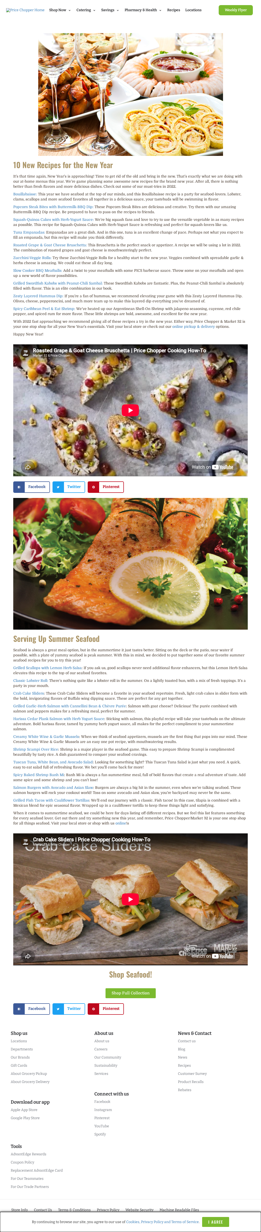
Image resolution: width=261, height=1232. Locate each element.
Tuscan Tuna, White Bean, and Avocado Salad (53, 762)
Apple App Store (24, 1110)
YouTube (101, 1126)
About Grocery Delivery (30, 1082)
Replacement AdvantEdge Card (37, 1170)
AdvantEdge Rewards (28, 1154)
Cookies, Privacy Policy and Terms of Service (162, 1222)
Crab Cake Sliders (28, 693)
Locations (193, 10)
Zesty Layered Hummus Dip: (38, 296)
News (182, 1057)
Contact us (187, 1041)
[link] (236, 10)
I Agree (215, 1222)
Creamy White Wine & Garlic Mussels (46, 737)
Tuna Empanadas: (29, 232)
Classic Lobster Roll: (30, 681)
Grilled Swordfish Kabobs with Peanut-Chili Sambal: (58, 283)
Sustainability (105, 1065)
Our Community (107, 1057)
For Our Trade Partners (30, 1187)
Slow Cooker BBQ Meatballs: (37, 270)
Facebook (102, 1102)
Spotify (100, 1134)
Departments (22, 1049)
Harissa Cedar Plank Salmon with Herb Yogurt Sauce (58, 719)
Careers (101, 1049)
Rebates (184, 1090)
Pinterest (102, 1118)
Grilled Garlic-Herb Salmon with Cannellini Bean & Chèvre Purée (69, 706)
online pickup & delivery (193, 326)
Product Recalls (191, 1082)
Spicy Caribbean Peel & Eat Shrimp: (44, 309)
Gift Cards (19, 1065)
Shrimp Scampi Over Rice (35, 749)
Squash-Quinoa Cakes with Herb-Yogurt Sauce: (53, 220)
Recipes (173, 10)
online (120, 823)
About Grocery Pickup (29, 1074)
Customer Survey (192, 1074)
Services (101, 1074)
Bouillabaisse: (25, 194)
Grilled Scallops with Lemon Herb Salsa (47, 668)
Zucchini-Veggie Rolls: (32, 258)
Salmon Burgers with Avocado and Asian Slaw (53, 788)
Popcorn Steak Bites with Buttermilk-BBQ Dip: (53, 207)
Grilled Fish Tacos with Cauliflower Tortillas (51, 800)
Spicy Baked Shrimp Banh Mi (38, 775)
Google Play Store (25, 1118)
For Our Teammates (27, 1178)
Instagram (103, 1110)
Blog (181, 1049)
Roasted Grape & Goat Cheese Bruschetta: (50, 245)
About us (101, 1041)
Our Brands (20, 1057)
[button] (31, 487)
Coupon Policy (22, 1162)
